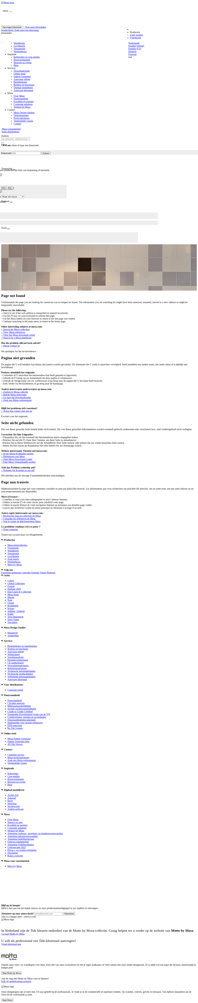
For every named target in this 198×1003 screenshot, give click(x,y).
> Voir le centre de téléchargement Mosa (21, 521)
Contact (17, 123)
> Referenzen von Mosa (13, 456)
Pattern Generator (22, 76)
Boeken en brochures (24, 84)
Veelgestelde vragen (23, 121)
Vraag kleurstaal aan (11, 944)
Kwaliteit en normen (24, 101)
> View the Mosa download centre (18, 335)
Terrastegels (19, 48)
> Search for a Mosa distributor (16, 337)
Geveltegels (19, 46)
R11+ (10, 188)
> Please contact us (10, 345)
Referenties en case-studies (27, 57)
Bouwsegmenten (22, 59)
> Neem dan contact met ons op (16, 411)
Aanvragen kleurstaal (11, 27)
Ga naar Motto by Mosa (13, 934)
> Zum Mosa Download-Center (16, 459)
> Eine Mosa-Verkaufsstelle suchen (18, 462)
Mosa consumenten (11, 129)
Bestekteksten (20, 82)
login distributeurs (10, 131)
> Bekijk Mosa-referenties (14, 394)
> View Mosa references (13, 332)
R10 (3, 188)
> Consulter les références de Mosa (18, 518)
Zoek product (136, 35)
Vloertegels (135, 37)
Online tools (20, 73)
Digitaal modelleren (23, 87)
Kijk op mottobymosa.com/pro (16, 981)
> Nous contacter (9, 529)
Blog (16, 65)
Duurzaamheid (21, 98)
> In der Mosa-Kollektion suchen (17, 453)
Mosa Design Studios (24, 112)
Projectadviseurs (22, 118)
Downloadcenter (22, 71)
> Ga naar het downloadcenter (16, 397)
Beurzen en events (23, 62)
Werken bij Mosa (22, 107)
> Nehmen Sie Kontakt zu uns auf (17, 470)
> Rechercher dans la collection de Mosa (21, 516)
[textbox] (15, 139)
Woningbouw (20, 51)
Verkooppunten (21, 115)
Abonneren (69, 914)
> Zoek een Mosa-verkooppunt (16, 400)
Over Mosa (19, 96)
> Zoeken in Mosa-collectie (14, 392)
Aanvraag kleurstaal (23, 90)
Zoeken (46, 153)
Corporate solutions (23, 104)
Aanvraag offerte (22, 79)
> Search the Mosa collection (15, 329)
